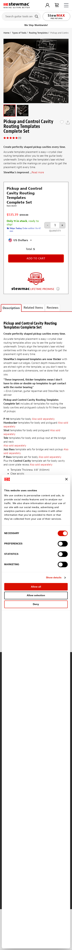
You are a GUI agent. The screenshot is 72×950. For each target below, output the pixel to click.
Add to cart (36, 258)
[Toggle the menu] (66, 5)
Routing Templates (38, 32)
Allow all (36, 586)
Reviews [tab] (52, 308)
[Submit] (37, 16)
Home (6, 32)
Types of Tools (19, 32)
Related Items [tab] (33, 308)
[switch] (63, 543)
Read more (38, 172)
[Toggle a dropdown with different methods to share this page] (68, 122)
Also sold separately (43, 419)
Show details (54, 577)
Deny (36, 604)
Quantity (55, 230)
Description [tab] (11, 308)
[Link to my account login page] (47, 5)
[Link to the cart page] (57, 5)
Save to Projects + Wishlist (62, 122)
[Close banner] (66, 479)
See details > (58, 288)
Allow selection (36, 595)
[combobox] (21, 16)
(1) (19, 138)
